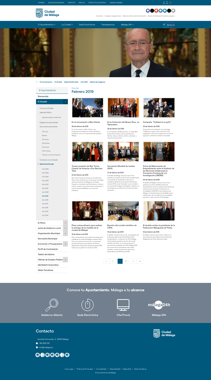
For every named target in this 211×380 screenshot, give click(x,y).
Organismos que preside (49, 122)
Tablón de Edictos (46, 254)
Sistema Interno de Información (134, 16)
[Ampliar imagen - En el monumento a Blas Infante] (88, 107)
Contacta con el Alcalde (49, 160)
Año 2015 (45, 211)
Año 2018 (45, 200)
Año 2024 (45, 176)
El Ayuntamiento (46, 82)
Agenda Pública (45, 112)
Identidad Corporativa (48, 265)
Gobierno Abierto (52, 314)
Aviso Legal (69, 369)
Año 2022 (45, 184)
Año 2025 (45, 169)
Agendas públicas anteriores (51, 117)
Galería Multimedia (71, 82)
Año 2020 (45, 192)
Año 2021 (45, 188)
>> (141, 262)
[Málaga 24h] (159, 305)
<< (107, 262)
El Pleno (41, 223)
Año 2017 (45, 203)
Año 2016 (45, 207)
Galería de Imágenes (97, 82)
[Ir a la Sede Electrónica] (88, 305)
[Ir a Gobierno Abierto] (52, 305)
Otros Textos (46, 151)
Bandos (44, 135)
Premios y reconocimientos (51, 155)
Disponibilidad (115, 369)
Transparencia (107, 24)
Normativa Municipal (47, 239)
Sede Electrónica (87, 24)
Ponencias (45, 147)
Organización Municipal (49, 233)
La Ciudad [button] (69, 25)
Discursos (45, 139)
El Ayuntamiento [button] (48, 25)
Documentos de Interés (48, 127)
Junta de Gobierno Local (49, 228)
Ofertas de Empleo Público (50, 260)
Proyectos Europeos (97, 2)
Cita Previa (123, 314)
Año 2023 (45, 180)
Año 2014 (45, 215)
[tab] (52, 96)
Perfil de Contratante (48, 249)
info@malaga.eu (46, 347)
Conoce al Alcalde (46, 108)
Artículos (45, 131)
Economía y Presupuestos (50, 244)
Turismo (41, 2)
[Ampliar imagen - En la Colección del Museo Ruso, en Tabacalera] (123, 107)
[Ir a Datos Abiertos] (123, 305)
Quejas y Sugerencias (113, 16)
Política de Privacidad (85, 369)
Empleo (82, 2)
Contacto (99, 16)
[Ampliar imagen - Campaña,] (159, 107)
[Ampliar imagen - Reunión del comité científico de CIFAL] (123, 211)
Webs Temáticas (45, 270)
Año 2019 (84, 82)
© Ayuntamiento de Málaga (105, 373)
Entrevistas (45, 143)
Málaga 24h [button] (129, 25)
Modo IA (170, 25)
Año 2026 (45, 173)
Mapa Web (127, 369)
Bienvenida (43, 96)
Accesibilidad (101, 369)
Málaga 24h (159, 314)
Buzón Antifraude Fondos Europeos (161, 16)
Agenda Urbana (116, 2)
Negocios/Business (56, 2)
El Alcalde (58, 82)
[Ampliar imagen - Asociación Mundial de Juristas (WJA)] (123, 151)
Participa (71, 2)
